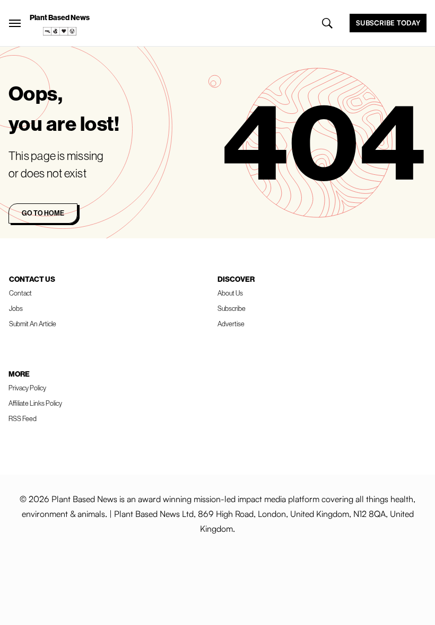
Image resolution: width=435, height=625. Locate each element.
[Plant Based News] (14, 23)
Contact (20, 293)
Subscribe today (388, 23)
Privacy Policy (27, 387)
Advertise (231, 323)
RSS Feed (22, 418)
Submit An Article (32, 323)
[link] (60, 31)
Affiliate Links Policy (35, 403)
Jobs (16, 308)
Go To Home (43, 213)
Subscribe (232, 308)
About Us (230, 293)
